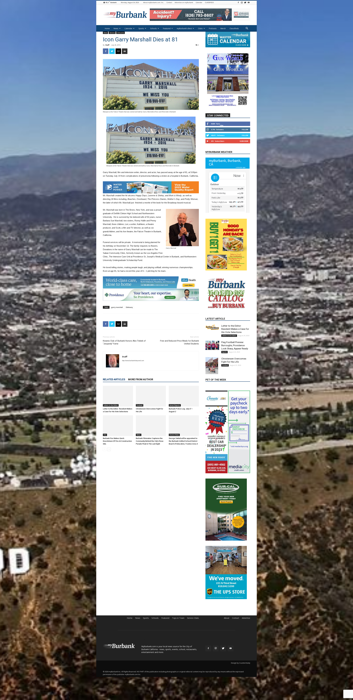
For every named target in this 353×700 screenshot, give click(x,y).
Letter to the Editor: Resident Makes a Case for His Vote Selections (235, 330)
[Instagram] (241, 2)
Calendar (199, 2)
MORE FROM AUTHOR (140, 379)
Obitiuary (129, 307)
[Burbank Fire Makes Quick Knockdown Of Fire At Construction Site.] (118, 425)
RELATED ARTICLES (114, 379)
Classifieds (234, 28)
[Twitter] (245, 2)
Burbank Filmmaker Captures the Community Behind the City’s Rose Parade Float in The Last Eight (149, 441)
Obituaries (120, 33)
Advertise (246, 625)
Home (107, 28)
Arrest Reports (175, 405)
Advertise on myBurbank (184, 2)
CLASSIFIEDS (209, 2)
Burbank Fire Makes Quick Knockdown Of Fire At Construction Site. (117, 441)
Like (221, 125)
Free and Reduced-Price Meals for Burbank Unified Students (179, 342)
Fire (105, 435)
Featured (167, 28)
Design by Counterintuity (240, 670)
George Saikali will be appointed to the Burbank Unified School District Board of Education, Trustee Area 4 (183, 441)
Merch (223, 28)
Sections (112, 33)
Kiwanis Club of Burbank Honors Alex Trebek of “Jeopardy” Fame (124, 342)
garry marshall (117, 307)
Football (139, 405)
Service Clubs (193, 625)
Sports (141, 28)
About (226, 625)
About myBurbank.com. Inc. (153, 2)
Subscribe (244, 141)
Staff (107, 45)
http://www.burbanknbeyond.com (133, 360)
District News (174, 435)
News (116, 28)
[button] (247, 28)
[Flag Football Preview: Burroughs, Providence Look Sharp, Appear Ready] (212, 346)
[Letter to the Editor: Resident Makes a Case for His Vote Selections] (118, 396)
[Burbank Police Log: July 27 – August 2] (184, 396)
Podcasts (213, 28)
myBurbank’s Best (184, 28)
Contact (169, 2)
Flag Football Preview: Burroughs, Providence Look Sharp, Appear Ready (234, 346)
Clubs (200, 28)
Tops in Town (178, 625)
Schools (153, 28)
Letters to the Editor (111, 405)
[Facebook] (238, 2)
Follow (245, 130)
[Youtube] (248, 2)
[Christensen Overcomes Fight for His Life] (151, 396)
